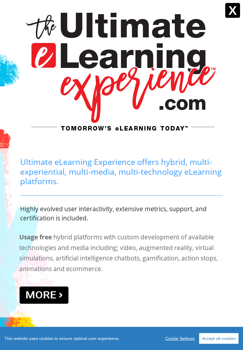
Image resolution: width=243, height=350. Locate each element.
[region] (121, 338)
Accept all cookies (219, 338)
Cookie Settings (180, 338)
